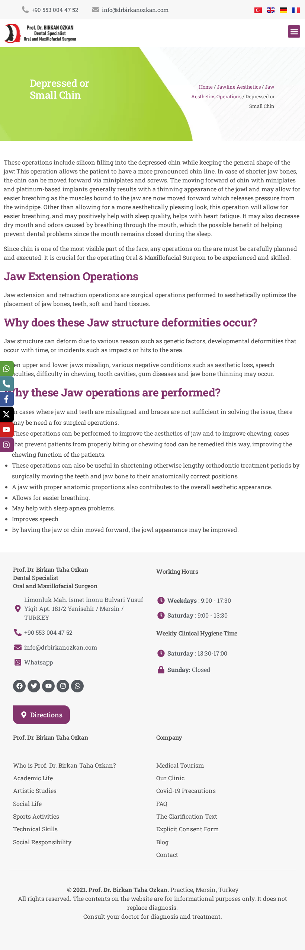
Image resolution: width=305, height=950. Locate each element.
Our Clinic (170, 778)
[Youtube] (48, 686)
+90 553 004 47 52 (55, 9)
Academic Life (33, 778)
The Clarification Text (186, 816)
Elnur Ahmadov (159, 931)
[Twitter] (34, 686)
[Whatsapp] (77, 686)
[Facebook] (19, 686)
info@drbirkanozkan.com (135, 9)
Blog (162, 842)
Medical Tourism (180, 765)
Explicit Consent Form (187, 829)
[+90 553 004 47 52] (25, 9)
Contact (167, 854)
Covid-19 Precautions (186, 790)
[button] (294, 31)
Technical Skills (35, 829)
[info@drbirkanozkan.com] (95, 9)
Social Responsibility (42, 842)
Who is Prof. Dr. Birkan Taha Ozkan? (64, 765)
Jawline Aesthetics (239, 86)
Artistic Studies (35, 790)
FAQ (161, 803)
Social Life (27, 803)
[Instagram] (63, 686)
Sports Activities (36, 816)
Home (206, 86)
